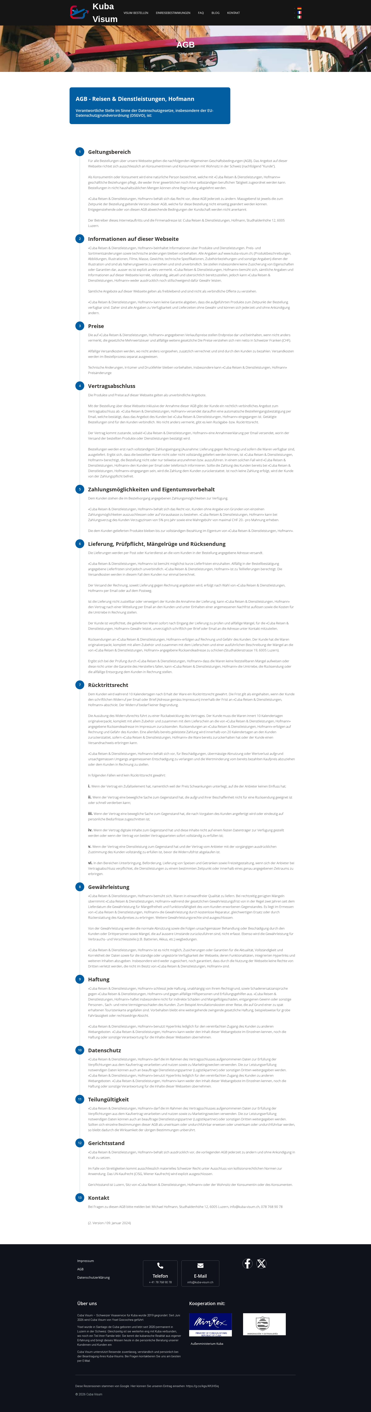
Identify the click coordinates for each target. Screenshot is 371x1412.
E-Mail (200, 1276)
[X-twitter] (261, 1264)
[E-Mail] (200, 1266)
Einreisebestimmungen (173, 13)
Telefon (160, 1276)
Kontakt (233, 13)
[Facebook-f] (248, 1264)
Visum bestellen (136, 13)
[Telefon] (160, 1266)
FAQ (201, 13)
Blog (216, 13)
